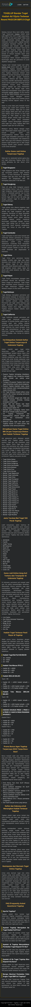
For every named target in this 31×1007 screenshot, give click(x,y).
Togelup (17, 34)
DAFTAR (25, 5)
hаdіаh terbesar (14, 92)
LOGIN (19, 5)
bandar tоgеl (6, 67)
